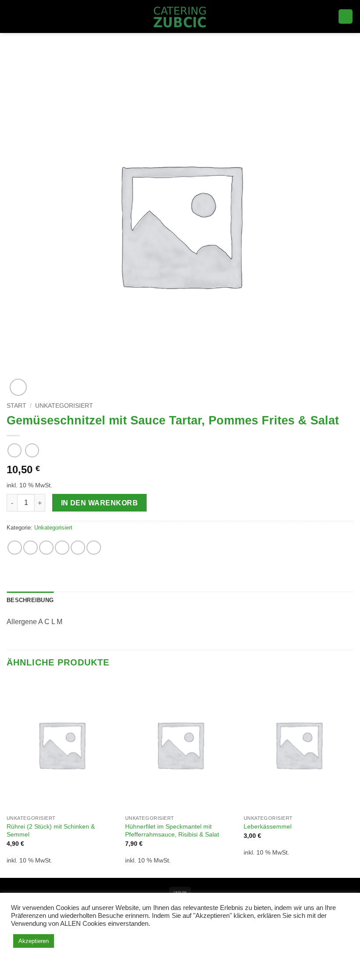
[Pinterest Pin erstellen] (78, 548)
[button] (12, 16)
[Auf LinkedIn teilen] (93, 548)
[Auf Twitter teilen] (46, 548)
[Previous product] (32, 450)
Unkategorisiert (64, 405)
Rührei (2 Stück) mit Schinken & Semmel (51, 830)
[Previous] (7, 777)
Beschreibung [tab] (30, 600)
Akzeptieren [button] (33, 941)
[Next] (353, 777)
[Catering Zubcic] (180, 16)
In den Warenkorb (99, 503)
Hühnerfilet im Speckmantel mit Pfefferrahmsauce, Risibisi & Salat (172, 830)
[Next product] (14, 450)
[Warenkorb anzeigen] (345, 16)
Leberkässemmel (268, 826)
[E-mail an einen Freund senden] (62, 548)
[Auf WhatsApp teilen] (14, 548)
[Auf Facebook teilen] (30, 548)
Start (16, 405)
